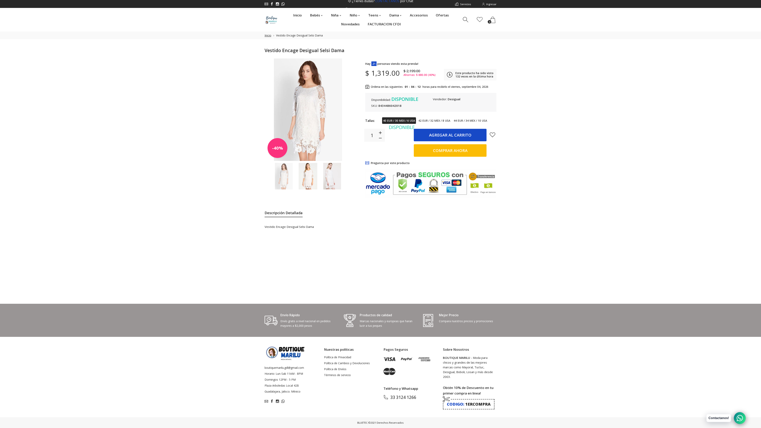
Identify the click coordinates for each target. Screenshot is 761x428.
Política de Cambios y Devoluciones (347, 363)
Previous (271, 110)
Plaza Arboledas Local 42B (282, 385)
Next (344, 110)
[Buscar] (466, 19)
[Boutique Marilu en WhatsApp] (283, 4)
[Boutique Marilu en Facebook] (272, 4)
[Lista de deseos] (480, 19)
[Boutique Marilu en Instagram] (277, 4)
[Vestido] (284, 176)
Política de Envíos (335, 369)
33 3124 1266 (403, 397)
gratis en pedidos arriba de (382, 4)
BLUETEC (362, 422)
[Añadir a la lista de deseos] (492, 135)
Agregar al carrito (450, 135)
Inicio (268, 35)
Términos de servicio (337, 375)
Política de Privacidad (337, 357)
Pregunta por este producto (390, 163)
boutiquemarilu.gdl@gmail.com (284, 368)
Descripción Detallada (284, 212)
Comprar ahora (450, 150)
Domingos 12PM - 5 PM (280, 379)
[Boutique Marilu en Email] (266, 4)
